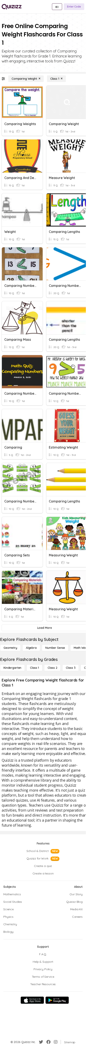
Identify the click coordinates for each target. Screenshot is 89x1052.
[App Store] (32, 1000)
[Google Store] (57, 1000)
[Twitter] (41, 1042)
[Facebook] (48, 1042)
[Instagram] (56, 1042)
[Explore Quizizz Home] (12, 6)
